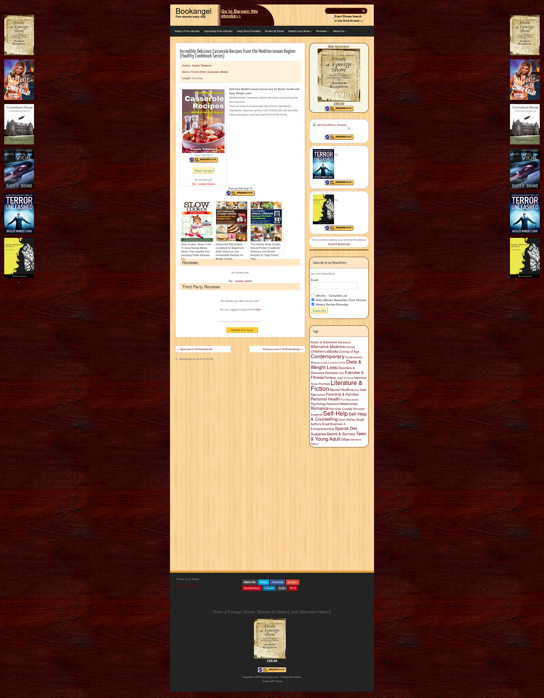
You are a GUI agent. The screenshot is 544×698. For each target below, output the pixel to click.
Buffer (282, 588)
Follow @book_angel (188, 585)
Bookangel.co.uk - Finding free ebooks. (281, 676)
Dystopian (332, 372)
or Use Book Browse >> (348, 21)
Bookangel (194, 10)
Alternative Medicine (328, 346)
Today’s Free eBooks (187, 31)
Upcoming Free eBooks (218, 31)
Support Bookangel (339, 244)
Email (314, 280)
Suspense (318, 433)
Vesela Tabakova (202, 65)
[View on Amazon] (339, 138)
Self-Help (335, 413)
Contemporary (327, 356)
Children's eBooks (324, 351)
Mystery (355, 390)
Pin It (293, 588)
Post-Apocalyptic (349, 399)
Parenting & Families (342, 394)
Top (194, 184)
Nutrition (321, 394)
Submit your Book (300, 31)
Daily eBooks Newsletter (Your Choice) (340, 300)
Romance (320, 408)
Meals (223, 71)
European (213, 71)
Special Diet (346, 428)
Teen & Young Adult (338, 436)
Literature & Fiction (337, 385)
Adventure (344, 342)
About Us (339, 31)
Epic (341, 373)
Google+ (293, 582)
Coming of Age (349, 351)
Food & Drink (198, 71)
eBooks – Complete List (331, 295)
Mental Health (340, 389)
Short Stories (347, 419)
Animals (350, 347)
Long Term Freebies (249, 31)
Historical (360, 377)
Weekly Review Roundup (331, 304)
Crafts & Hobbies (329, 362)
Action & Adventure (324, 342)
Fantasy (330, 377)
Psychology (318, 404)
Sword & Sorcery (341, 433)
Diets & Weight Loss (336, 364)
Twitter (263, 582)
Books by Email (274, 31)
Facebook (277, 582)
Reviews (322, 31)
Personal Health (325, 399)
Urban (345, 439)
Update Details (206, 184)
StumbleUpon (252, 588)
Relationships (349, 403)
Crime (342, 362)
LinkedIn (269, 588)
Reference (333, 404)
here (258, 309)
